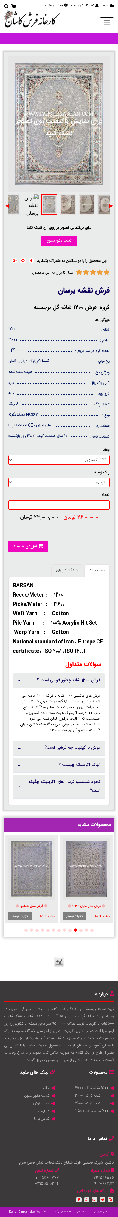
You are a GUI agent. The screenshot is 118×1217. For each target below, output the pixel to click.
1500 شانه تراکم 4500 (91, 1088)
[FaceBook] (79, 1199)
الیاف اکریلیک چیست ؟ (79, 765)
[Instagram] (110, 1199)
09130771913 (103, 1184)
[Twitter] (102, 1199)
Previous (111, 206)
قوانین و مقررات (53, 5)
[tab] (59, 680)
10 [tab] (42, 930)
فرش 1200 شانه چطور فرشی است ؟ (68, 680)
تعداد (106, 495)
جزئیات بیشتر (74, 916)
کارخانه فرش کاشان (61, 1212)
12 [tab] (31, 930)
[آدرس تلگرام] (23, 260)
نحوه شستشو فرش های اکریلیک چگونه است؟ (64, 786)
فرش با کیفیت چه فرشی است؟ (72, 747)
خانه (46, 1088)
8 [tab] (53, 930)
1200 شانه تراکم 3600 (91, 1096)
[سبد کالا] (13, 7)
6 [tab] (64, 930)
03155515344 (47, 1184)
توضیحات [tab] (97, 570)
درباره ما (43, 1111)
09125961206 (103, 1178)
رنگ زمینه (102, 473)
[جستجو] (6, 7)
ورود (105, 5)
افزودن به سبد (25, 546)
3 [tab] (81, 930)
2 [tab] (86, 930)
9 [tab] (48, 930)
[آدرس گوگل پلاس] (15, 260)
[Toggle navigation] (107, 22)
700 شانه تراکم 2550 (91, 1111)
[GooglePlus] (94, 1199)
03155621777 (47, 1178)
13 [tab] (26, 930)
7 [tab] (59, 930)
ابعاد (106, 450)
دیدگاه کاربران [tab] (67, 570)
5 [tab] (70, 930)
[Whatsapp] (86, 1199)
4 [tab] (75, 930)
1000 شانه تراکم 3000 (91, 1103)
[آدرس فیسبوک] (31, 260)
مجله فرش (41, 1103)
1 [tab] (92, 930)
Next (7, 206)
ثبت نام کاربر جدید (82, 5)
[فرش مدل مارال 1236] (86, 869)
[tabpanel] (86, 879)
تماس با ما (41, 1119)
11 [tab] (37, 930)
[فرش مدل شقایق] (31, 869)
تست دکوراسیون (59, 240)
